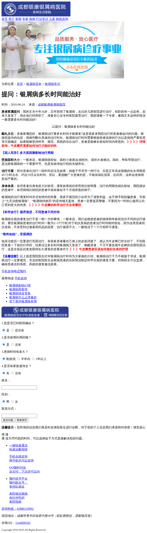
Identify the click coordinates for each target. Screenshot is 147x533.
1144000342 (22, 522)
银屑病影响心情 (20, 285)
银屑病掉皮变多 (20, 293)
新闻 (18, 19)
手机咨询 (8, 271)
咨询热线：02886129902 (18, 508)
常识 (45, 19)
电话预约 (20, 271)
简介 (11, 19)
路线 (59, 19)
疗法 (39, 19)
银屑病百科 (34, 84)
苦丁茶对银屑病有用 (23, 301)
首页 (5, 19)
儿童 (52, 19)
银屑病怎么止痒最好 (23, 297)
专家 (25, 19)
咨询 (65, 19)
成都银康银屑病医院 (51, 104)
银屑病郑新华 (18, 289)
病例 (32, 19)
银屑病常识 (52, 84)
